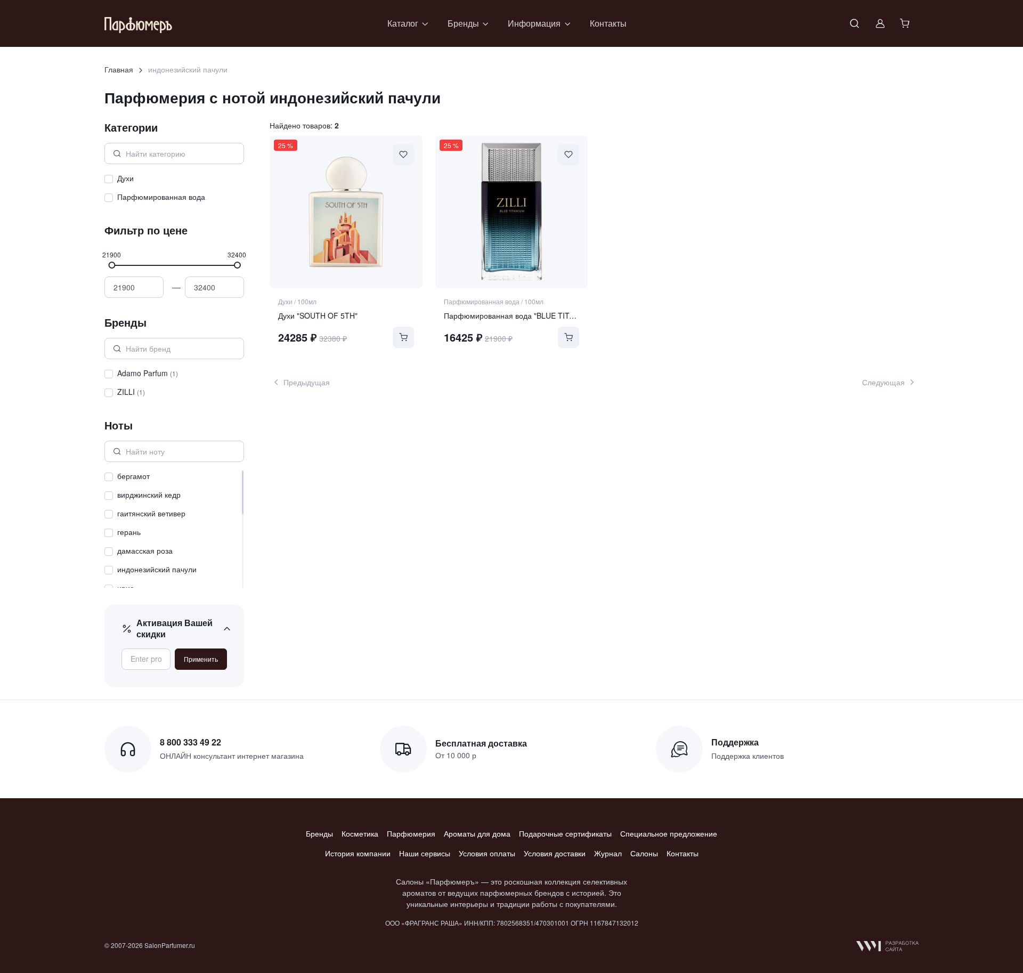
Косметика (360, 833)
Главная (118, 69)
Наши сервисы (424, 853)
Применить (201, 658)
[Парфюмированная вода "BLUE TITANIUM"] (511, 211)
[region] (174, 189)
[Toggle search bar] (854, 23)
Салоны (644, 853)
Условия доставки (555, 853)
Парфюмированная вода (161, 196)
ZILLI (131, 391)
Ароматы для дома (477, 833)
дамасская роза (145, 550)
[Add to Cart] (403, 337)
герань (129, 531)
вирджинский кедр (149, 494)
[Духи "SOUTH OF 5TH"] (346, 211)
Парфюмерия (411, 833)
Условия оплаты (487, 853)
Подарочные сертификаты (565, 833)
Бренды (319, 833)
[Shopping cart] (906, 23)
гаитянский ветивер (151, 513)
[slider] (111, 265)
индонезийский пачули (157, 569)
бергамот (133, 476)
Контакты (608, 23)
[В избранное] (403, 154)
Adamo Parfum (147, 373)
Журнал (608, 853)
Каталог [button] (402, 23)
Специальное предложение (668, 833)
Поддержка (735, 742)
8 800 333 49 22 (190, 742)
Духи (125, 178)
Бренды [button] (463, 23)
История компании (358, 853)
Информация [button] (534, 23)
